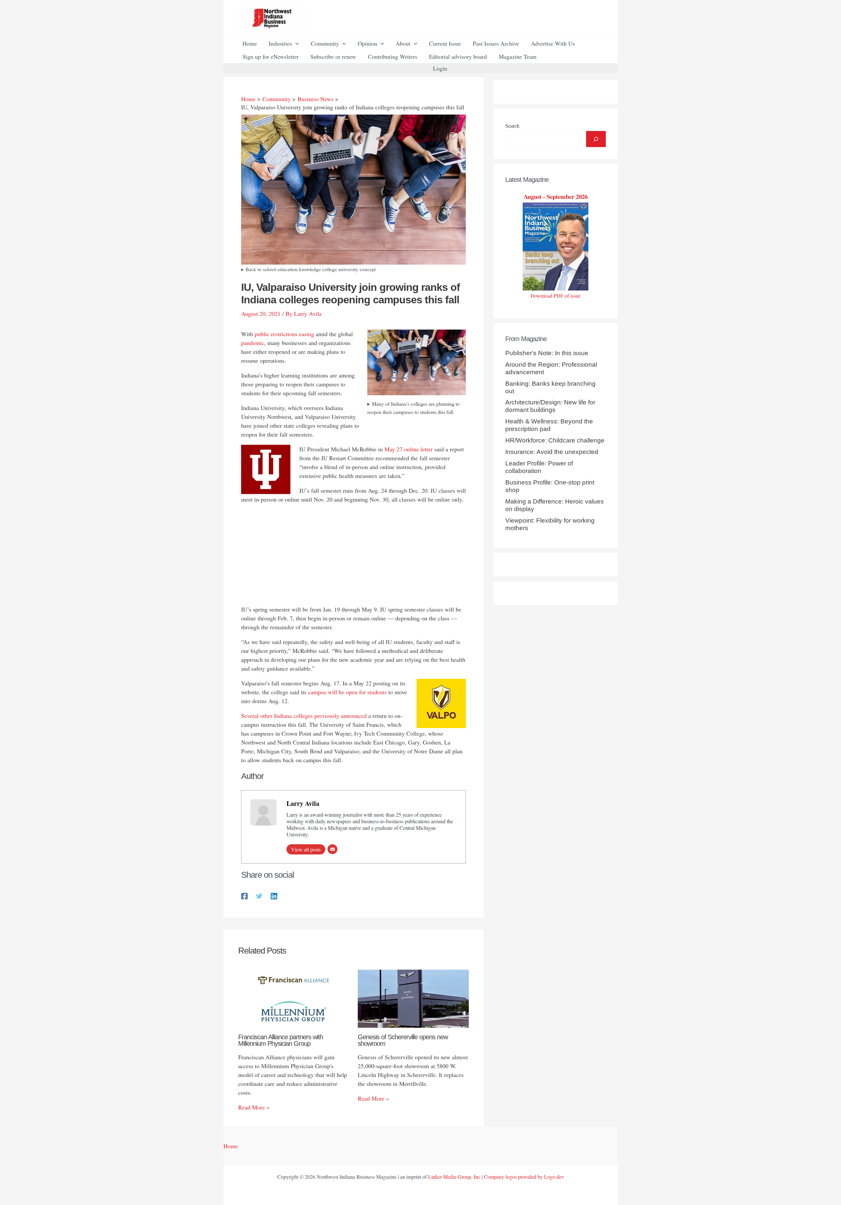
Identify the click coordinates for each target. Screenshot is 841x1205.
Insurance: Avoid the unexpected (551, 451)
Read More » (253, 1107)
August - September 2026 (556, 196)
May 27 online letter (408, 449)
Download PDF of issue (555, 295)
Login (440, 68)
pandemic (252, 343)
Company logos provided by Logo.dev (524, 1176)
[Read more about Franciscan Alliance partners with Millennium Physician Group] (294, 998)
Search (512, 125)
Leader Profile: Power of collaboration (539, 467)
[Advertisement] (353, 556)
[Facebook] (244, 895)
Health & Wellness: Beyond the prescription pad (549, 425)
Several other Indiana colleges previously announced (304, 716)
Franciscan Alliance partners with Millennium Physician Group (280, 1040)
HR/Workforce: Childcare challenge (554, 440)
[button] (295, 43)
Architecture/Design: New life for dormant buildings (550, 406)
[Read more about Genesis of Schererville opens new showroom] (413, 998)
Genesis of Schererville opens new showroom (403, 1040)
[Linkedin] (274, 895)
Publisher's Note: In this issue (546, 353)
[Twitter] (259, 895)
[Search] (596, 139)
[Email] (332, 849)
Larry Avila (302, 803)
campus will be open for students (347, 692)
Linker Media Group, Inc (454, 1176)
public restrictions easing (284, 334)
